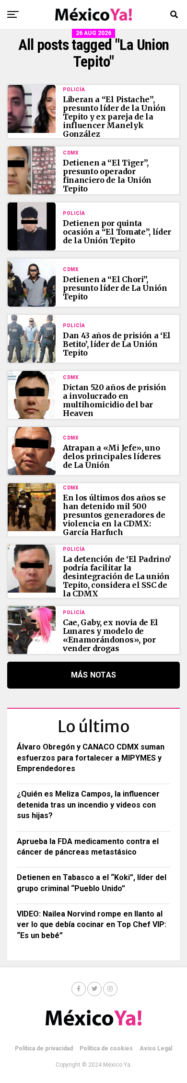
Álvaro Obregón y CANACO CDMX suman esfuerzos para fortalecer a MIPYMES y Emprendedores (90, 757)
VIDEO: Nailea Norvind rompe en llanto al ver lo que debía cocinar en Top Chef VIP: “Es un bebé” (91, 924)
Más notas (94, 674)
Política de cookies (106, 1048)
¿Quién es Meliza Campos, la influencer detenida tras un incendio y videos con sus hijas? (88, 804)
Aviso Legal (156, 1048)
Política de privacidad (44, 1048)
